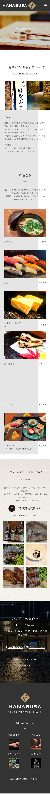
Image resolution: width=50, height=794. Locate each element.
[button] (45, 5)
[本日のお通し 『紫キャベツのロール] (36, 554)
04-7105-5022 (15, 647)
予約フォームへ (37, 647)
